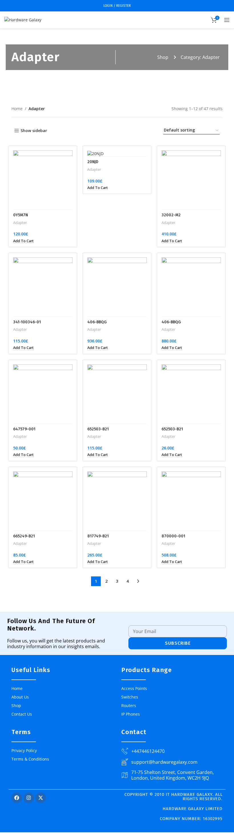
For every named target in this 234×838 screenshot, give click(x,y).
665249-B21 (24, 536)
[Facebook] (16, 797)
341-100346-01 (27, 322)
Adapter (20, 222)
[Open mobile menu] (227, 20)
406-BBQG (97, 322)
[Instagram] (28, 797)
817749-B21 (98, 536)
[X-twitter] (40, 797)
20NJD (92, 161)
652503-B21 (98, 429)
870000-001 (173, 536)
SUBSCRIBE (178, 643)
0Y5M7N (20, 215)
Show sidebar (34, 130)
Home (17, 108)
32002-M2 (171, 215)
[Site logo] (22, 19)
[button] (23, 241)
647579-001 (24, 429)
